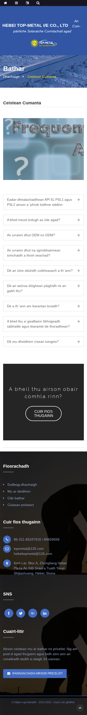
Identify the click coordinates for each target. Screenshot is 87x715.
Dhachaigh (11, 77)
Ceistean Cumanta (42, 77)
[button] (43, 413)
